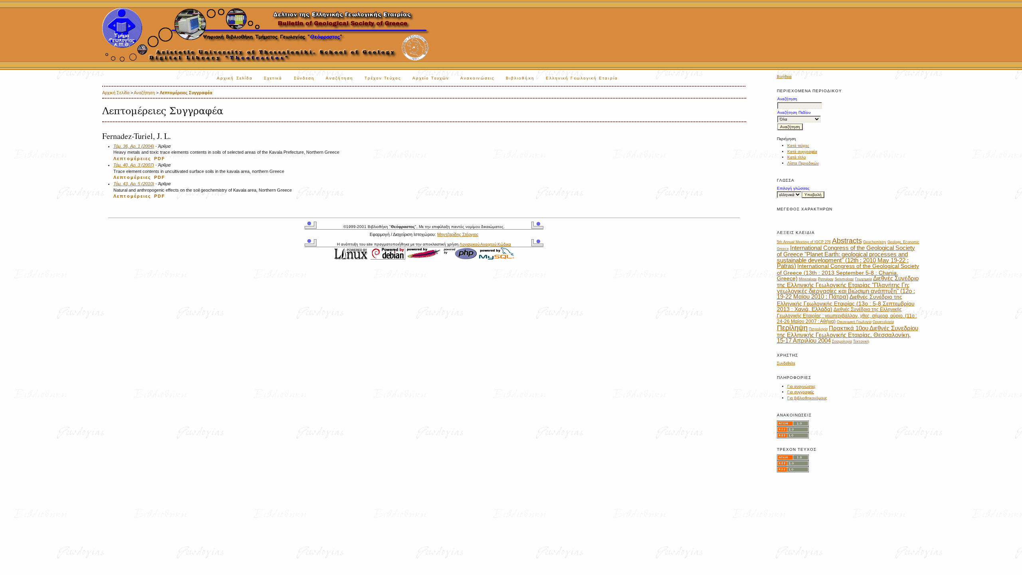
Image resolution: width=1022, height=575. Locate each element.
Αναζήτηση (339, 78)
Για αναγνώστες (801, 386)
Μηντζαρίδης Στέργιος (457, 234)
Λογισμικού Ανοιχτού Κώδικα (485, 244)
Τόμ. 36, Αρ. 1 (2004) (133, 146)
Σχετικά (273, 78)
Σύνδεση (304, 78)
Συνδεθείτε (786, 363)
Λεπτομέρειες (132, 158)
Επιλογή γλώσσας (793, 188)
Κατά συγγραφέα (802, 151)
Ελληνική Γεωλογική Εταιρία (582, 78)
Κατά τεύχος (798, 145)
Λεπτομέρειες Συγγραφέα (186, 92)
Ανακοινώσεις (477, 78)
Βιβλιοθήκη (520, 78)
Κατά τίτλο (796, 157)
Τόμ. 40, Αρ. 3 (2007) (133, 165)
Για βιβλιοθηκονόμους (807, 398)
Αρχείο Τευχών (430, 78)
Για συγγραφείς (800, 392)
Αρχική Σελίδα (235, 78)
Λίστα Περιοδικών (803, 163)
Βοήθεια (784, 76)
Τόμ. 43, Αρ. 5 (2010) (133, 183)
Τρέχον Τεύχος (382, 78)
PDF (159, 158)
